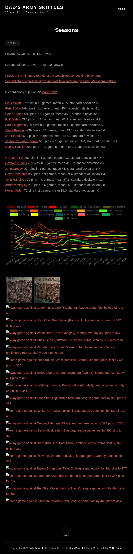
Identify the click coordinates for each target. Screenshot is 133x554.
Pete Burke (13, 108)
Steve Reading (15, 130)
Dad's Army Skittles (34, 7)
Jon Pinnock (13, 136)
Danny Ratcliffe (15, 147)
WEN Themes (116, 548)
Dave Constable (16, 174)
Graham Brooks (16, 163)
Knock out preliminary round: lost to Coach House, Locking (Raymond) (54, 75)
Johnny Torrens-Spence (21, 141)
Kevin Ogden (14, 190)
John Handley (14, 179)
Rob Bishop (13, 119)
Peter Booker (14, 114)
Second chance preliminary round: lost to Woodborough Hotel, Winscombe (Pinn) (61, 81)
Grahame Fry (14, 157)
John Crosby (14, 168)
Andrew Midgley (16, 185)
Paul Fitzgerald (15, 125)
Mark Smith (49, 92)
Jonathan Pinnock (74, 548)
